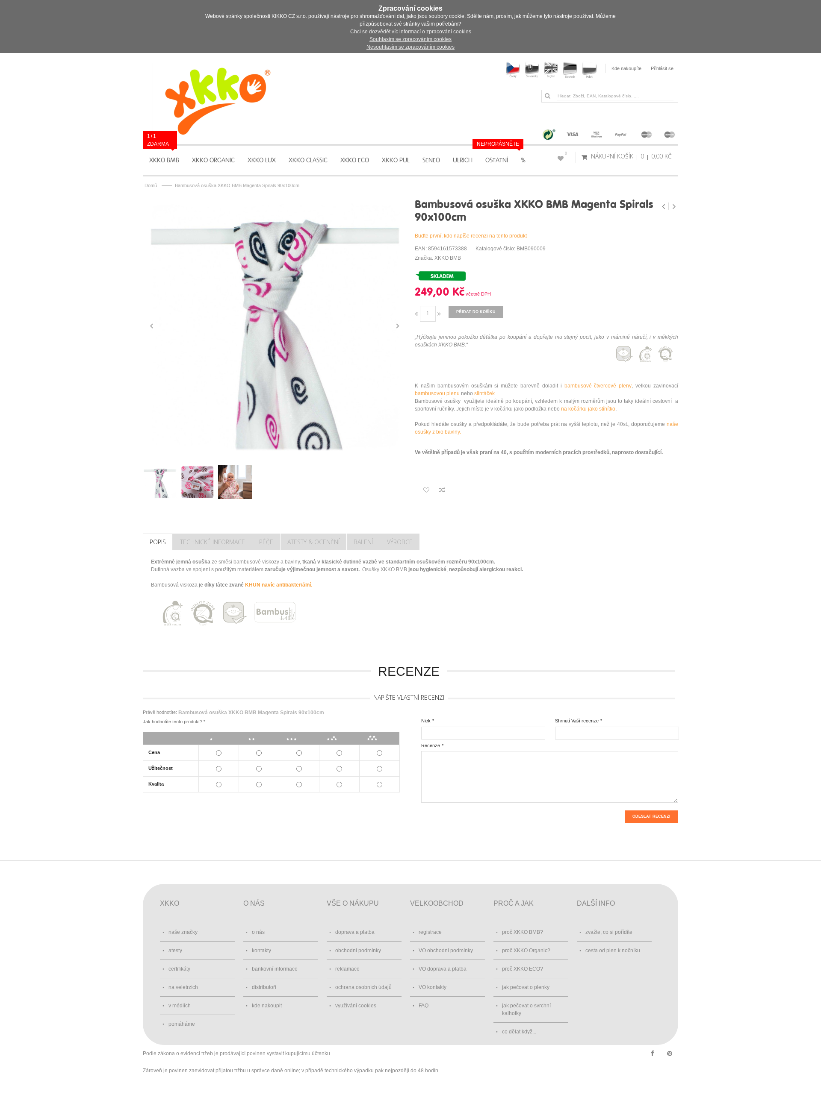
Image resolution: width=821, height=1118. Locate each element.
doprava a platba (355, 932)
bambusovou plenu (437, 393)
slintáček (484, 393)
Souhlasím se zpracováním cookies (410, 39)
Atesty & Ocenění (313, 542)
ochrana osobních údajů (363, 987)
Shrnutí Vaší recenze (577, 720)
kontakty (261, 951)
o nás (258, 932)
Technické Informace (212, 542)
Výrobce (400, 542)
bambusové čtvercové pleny (598, 386)
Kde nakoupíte (626, 68)
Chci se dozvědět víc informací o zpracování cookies (410, 32)
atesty (175, 951)
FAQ (423, 1006)
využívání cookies (355, 1006)
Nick (426, 720)
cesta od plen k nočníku (612, 951)
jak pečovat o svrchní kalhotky (526, 1009)
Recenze (430, 745)
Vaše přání (566, 153)
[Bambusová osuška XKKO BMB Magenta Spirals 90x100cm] (274, 326)
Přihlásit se (662, 68)
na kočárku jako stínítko (588, 409)
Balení (363, 542)
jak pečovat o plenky (525, 987)
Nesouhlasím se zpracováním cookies (410, 47)
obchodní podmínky (358, 951)
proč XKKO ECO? (522, 969)
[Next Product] (674, 206)
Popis (158, 542)
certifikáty (179, 969)
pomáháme (181, 1024)
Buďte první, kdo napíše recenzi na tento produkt (471, 236)
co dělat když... (519, 1032)
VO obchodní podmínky (446, 951)
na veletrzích (183, 987)
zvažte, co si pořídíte (608, 932)
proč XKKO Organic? (526, 951)
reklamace (347, 969)
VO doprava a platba (443, 969)
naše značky (183, 932)
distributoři (264, 987)
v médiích (179, 1006)
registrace (430, 932)
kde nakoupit (267, 1006)
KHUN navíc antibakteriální (278, 585)
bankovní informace (275, 969)
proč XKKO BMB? (522, 932)
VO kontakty (432, 987)
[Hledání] (547, 96)
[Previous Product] (664, 206)
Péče (266, 542)
